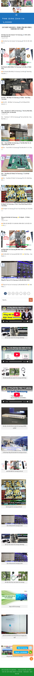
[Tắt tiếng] (27, 321)
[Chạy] (4, 321)
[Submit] (31, 300)
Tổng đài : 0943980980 (21, 652)
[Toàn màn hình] (30, 321)
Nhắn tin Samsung (22, 648)
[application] (17, 314)
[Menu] (16, 15)
